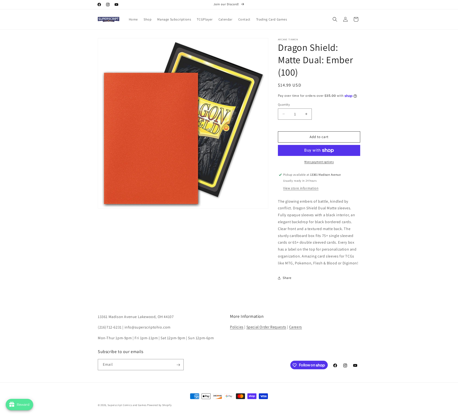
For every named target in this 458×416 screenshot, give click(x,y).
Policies (237, 326)
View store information (300, 188)
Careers (295, 326)
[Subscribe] (178, 364)
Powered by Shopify (159, 405)
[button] (335, 19)
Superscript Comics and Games (127, 405)
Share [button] (287, 278)
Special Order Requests (266, 326)
